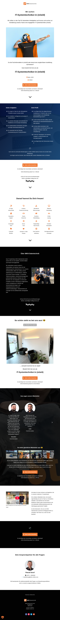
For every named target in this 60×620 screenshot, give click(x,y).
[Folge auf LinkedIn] (31, 614)
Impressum (27, 594)
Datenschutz (32, 594)
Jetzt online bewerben (31, 85)
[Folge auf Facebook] (26, 614)
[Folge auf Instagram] (29, 614)
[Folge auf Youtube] (34, 614)
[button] (2, 617)
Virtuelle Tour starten (30, 324)
